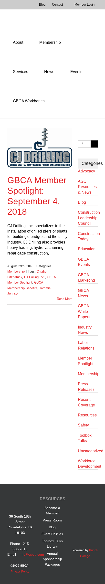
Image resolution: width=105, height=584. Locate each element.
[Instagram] (85, 510)
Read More (64, 299)
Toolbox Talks (85, 438)
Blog (82, 202)
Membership (16, 271)
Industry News (85, 330)
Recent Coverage (86, 402)
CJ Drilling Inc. (34, 277)
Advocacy (86, 171)
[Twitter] (94, 499)
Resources (87, 415)
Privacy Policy (20, 571)
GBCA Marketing (86, 277)
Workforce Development (88, 463)
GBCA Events (84, 262)
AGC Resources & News (87, 186)
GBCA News (83, 293)
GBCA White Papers (84, 311)
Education (86, 249)
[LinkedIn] (85, 499)
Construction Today (88, 236)
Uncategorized (88, 451)
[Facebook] (76, 499)
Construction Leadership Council (88, 217)
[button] (57, 101)
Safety (83, 425)
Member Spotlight (85, 361)
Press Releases (86, 386)
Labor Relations (86, 345)
